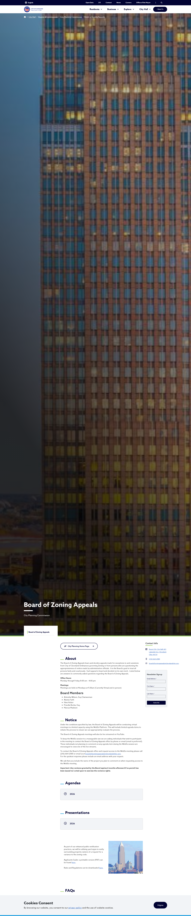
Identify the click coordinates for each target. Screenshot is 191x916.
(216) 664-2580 (154, 659)
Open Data (90, 2)
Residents (94, 9)
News (119, 2)
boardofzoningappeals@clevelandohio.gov (103, 753)
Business (111, 9)
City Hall (143, 9)
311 (99, 2)
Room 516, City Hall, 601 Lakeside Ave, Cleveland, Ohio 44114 (158, 652)
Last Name (150, 694)
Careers (128, 2)
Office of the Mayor (143, 2)
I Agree (160, 905)
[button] (161, 2)
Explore (127, 9)
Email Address (151, 679)
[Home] (33, 9)
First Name (151, 686)
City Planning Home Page (78, 646)
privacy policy (75, 907)
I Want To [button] (160, 9)
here (73, 862)
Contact (109, 2)
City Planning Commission (71, 17)
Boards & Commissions (48, 17)
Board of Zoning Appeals (39, 632)
